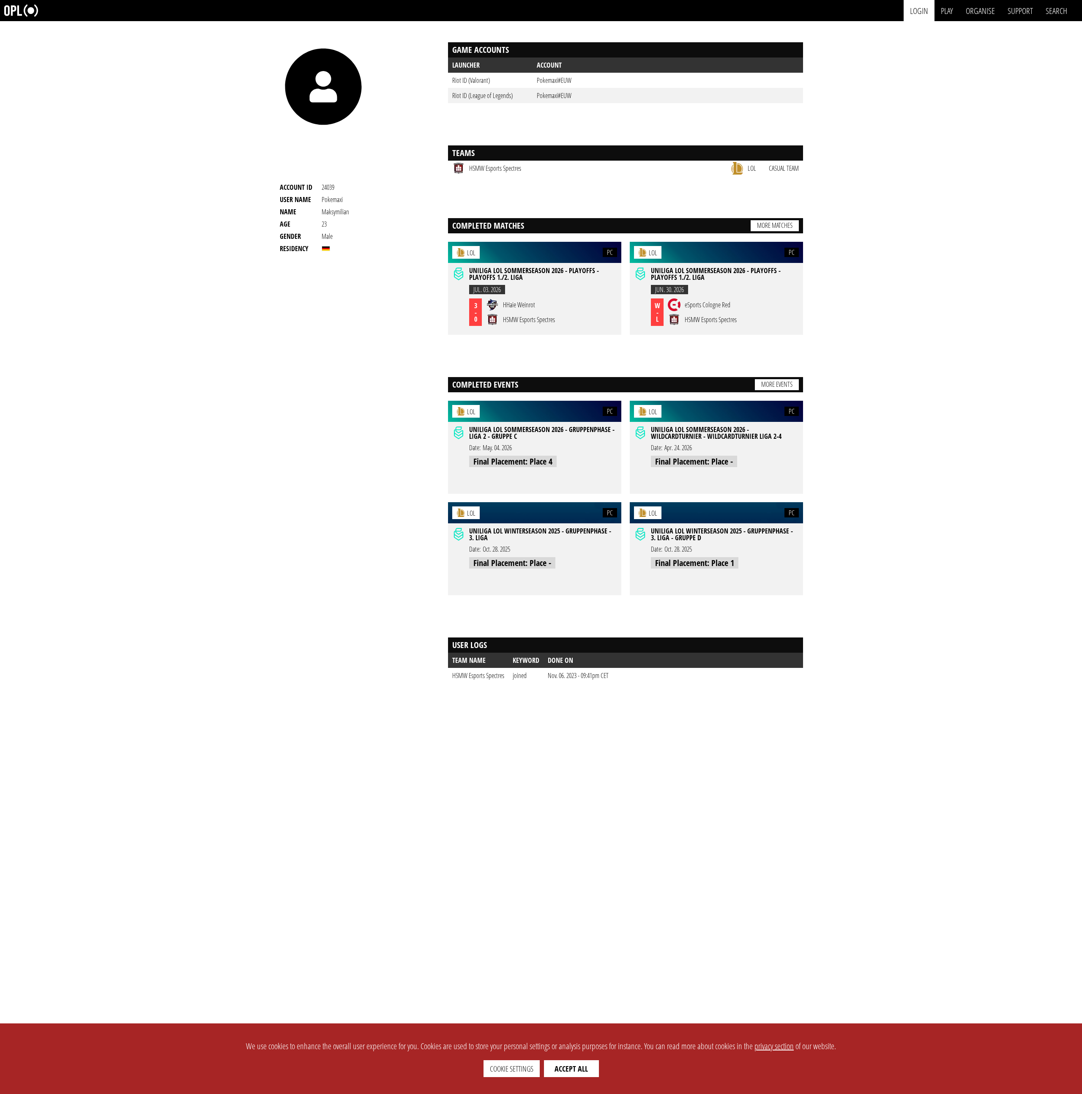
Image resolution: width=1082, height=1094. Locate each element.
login (919, 10)
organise (980, 10)
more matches (774, 225)
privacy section (774, 1046)
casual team (784, 168)
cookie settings (511, 1069)
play (947, 10)
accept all (571, 1069)
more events (776, 384)
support (1020, 10)
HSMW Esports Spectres (478, 675)
